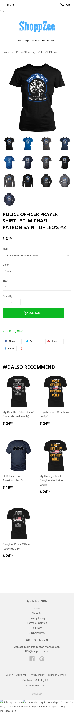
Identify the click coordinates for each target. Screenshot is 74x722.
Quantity (7, 296)
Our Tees (37, 628)
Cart (68, 4)
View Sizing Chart (13, 331)
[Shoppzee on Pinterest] (42, 660)
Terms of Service (37, 623)
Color (6, 264)
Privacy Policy (37, 618)
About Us (37, 613)
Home (6, 52)
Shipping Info (37, 633)
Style (5, 248)
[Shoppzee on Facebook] (32, 660)
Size (5, 280)
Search (37, 608)
